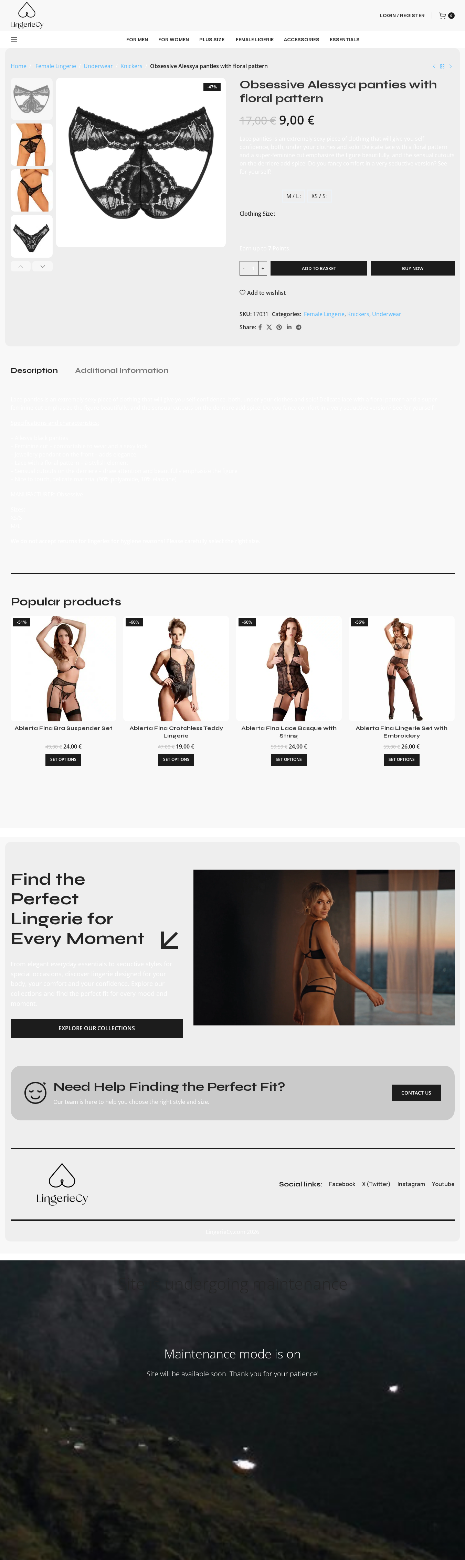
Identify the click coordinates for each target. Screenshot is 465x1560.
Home (19, 66)
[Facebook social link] (260, 327)
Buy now (412, 268)
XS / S (318, 196)
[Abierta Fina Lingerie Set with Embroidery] (402, 669)
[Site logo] (27, 15)
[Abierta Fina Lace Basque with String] (289, 669)
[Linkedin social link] (289, 327)
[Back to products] (442, 67)
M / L (292, 196)
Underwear (98, 66)
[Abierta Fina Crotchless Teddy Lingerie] (176, 669)
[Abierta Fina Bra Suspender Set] (64, 669)
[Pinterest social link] (279, 327)
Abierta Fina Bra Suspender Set (63, 728)
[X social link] (269, 327)
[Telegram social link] (299, 327)
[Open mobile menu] (14, 39)
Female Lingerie (55, 66)
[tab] (34, 371)
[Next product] (450, 67)
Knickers (131, 66)
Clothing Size (256, 213)
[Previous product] (434, 67)
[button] (21, 266)
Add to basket (319, 268)
